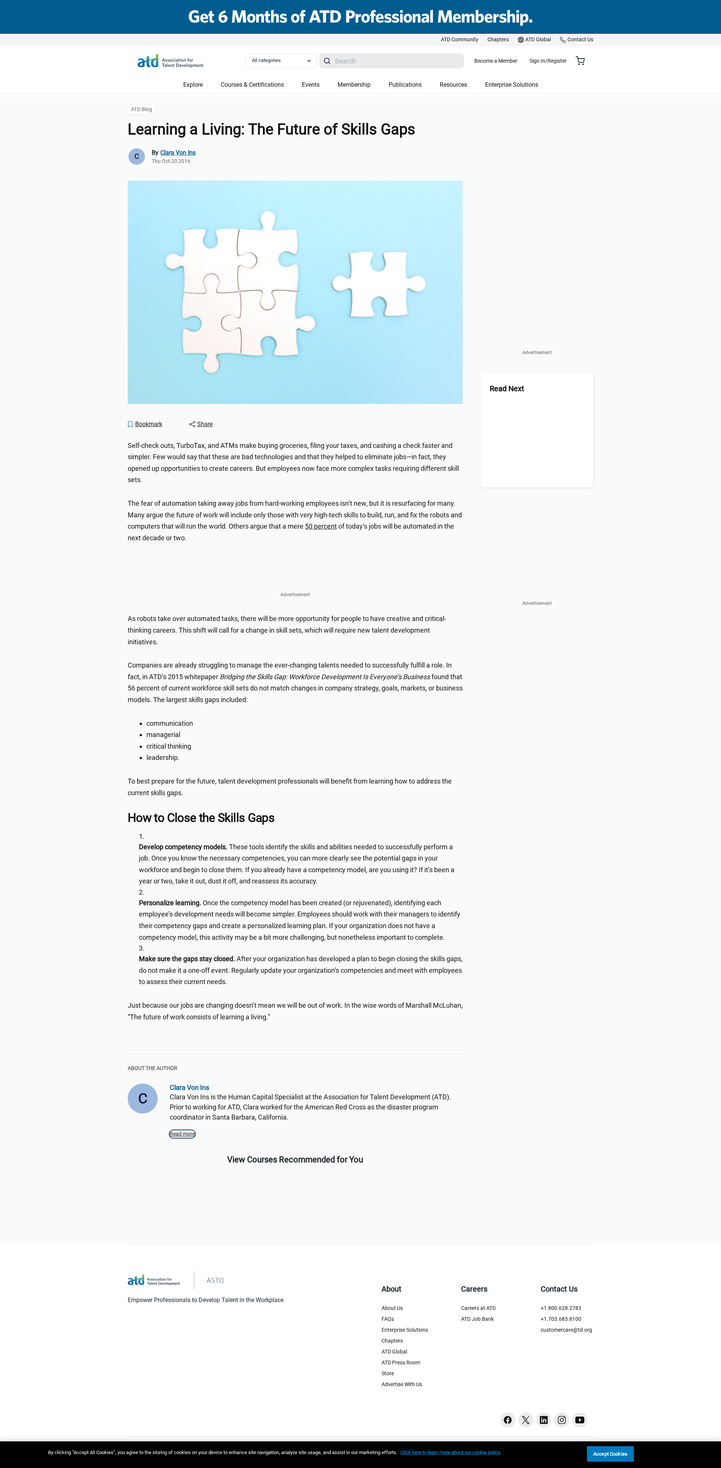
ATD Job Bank (477, 1319)
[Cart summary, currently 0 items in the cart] (583, 60)
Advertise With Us (402, 1384)
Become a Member (495, 61)
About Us (392, 1308)
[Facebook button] (507, 1419)
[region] (360, 1454)
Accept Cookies (610, 1454)
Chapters (392, 1341)
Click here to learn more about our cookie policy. (450, 1452)
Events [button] (311, 84)
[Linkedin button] (543, 1419)
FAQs (388, 1319)
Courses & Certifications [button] (252, 84)
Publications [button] (405, 84)
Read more (182, 1134)
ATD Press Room (401, 1362)
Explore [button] (193, 84)
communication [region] (170, 723)
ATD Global (394, 1352)
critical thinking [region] (170, 746)
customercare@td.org (566, 1330)
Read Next (507, 388)
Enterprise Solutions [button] (511, 84)
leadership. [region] (163, 757)
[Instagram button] (561, 1419)
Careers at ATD (478, 1308)
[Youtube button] (579, 1419)
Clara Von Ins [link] (178, 152)
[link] (459, 40)
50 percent (321, 526)
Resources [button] (453, 84)
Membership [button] (354, 84)
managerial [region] (164, 735)
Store (388, 1373)
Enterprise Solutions (405, 1330)
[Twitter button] (525, 1419)
